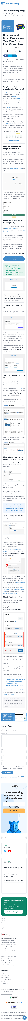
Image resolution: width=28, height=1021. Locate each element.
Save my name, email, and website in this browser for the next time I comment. (13, 767)
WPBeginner (4, 983)
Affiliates (3, 929)
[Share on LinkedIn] (14, 55)
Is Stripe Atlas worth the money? (14, 685)
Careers (3, 931)
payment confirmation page (10, 593)
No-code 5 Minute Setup (7, 940)
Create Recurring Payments (8, 956)
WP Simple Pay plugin (10, 228)
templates (19, 388)
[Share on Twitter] (10, 55)
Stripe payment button (16, 168)
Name (3, 749)
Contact (3, 924)
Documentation (5, 975)
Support (3, 927)
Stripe (7, 92)
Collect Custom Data (6, 948)
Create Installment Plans (7, 967)
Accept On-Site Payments (8, 942)
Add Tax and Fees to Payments (9, 965)
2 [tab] (15, 890)
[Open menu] (26, 3)
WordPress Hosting (6, 979)
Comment (4, 733)
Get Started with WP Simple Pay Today (14, 258)
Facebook (5, 694)
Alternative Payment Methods (9, 951)
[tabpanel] (14, 874)
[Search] (25, 838)
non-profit (17, 98)
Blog (2, 922)
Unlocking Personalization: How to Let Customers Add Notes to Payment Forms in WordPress (13, 874)
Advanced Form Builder (7, 946)
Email (3, 755)
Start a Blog (4, 981)
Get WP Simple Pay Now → (13, 912)
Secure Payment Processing (8, 944)
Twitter (12, 694)
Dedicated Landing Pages (8, 960)
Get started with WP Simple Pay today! (13, 689)
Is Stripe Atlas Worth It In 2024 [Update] (14, 880)
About (3, 920)
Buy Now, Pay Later (6, 958)
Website (3, 761)
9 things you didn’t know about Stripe (15, 679)
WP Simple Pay (9, 123)
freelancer (15, 96)
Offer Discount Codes (6, 963)
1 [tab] (13, 890)
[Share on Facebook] (5, 55)
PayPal (8, 107)
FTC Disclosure (5, 977)
